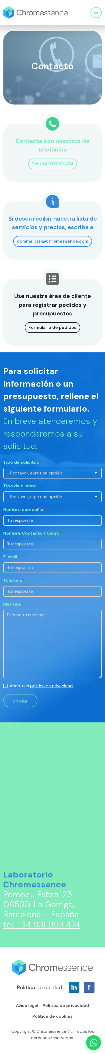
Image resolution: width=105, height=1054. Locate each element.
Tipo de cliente (20, 486)
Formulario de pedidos (52, 327)
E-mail (11, 557)
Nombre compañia (24, 509)
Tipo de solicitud (22, 462)
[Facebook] (89, 987)
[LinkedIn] (74, 987)
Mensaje (13, 604)
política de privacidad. (52, 686)
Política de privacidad (66, 1005)
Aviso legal (27, 1005)
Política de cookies (52, 1016)
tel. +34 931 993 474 (41, 924)
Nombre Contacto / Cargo (32, 533)
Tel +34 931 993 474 (52, 164)
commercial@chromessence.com (52, 241)
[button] (93, 1042)
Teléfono (13, 580)
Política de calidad (39, 987)
